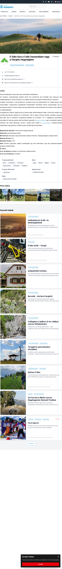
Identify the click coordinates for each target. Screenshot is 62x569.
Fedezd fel (4, 11)
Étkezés (22, 11)
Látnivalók (32, 11)
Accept (40, 564)
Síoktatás (30, 419)
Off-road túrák (43, 343)
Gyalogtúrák (38, 419)
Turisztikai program (17, 65)
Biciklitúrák (30, 65)
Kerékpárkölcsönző (33, 368)
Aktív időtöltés (44, 11)
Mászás (30, 394)
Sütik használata (54, 560)
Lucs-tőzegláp (46, 123)
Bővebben (31, 443)
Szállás (14, 11)
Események (56, 11)
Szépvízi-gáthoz (40, 120)
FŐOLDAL (4, 16)
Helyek (10, 16)
